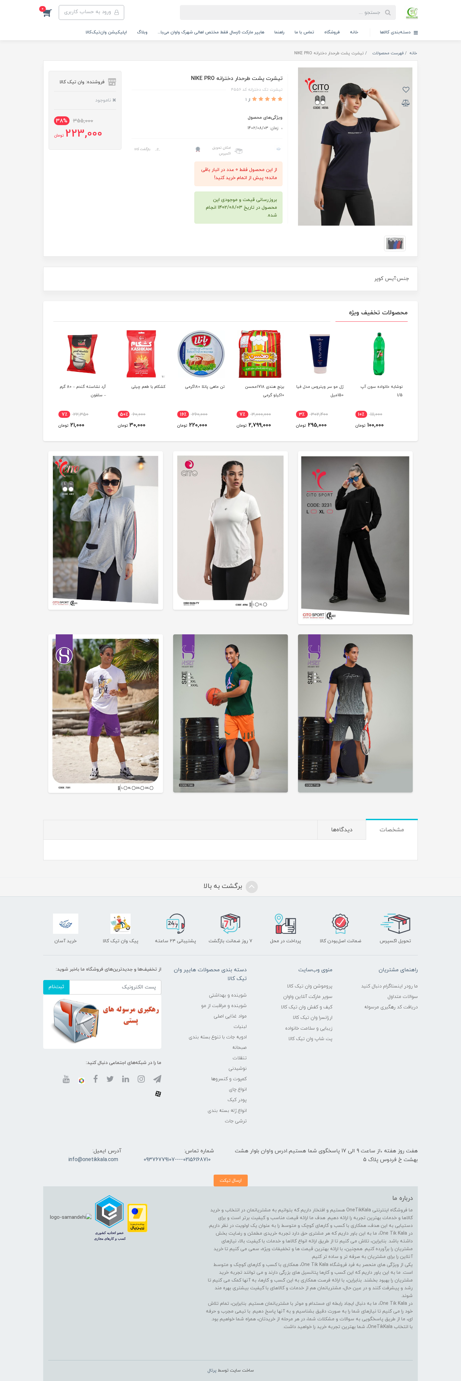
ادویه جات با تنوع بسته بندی (218, 1037)
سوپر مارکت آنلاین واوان (307, 997)
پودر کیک (237, 1100)
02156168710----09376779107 (177, 1159)
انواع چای (238, 1089)
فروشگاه (332, 32)
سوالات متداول (402, 997)
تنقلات (240, 1058)
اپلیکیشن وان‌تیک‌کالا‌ (106, 32)
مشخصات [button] (392, 830)
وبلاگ (142, 32)
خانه (354, 32)
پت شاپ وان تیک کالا (310, 1039)
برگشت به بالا (224, 886)
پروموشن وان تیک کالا (309, 986)
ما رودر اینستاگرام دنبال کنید (389, 986)
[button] (51, 12)
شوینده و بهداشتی (228, 995)
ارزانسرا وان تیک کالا (312, 1017)
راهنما (279, 32)
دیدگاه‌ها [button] (341, 830)
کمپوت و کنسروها (229, 1079)
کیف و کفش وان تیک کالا (306, 1007)
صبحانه (239, 1047)
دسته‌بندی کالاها (396, 32)
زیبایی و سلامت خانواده (308, 1028)
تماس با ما (304, 32)
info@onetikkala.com (93, 1159)
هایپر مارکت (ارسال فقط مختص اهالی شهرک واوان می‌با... (211, 32)
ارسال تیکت (231, 1180)
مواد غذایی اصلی (230, 1016)
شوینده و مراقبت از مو (224, 1006)
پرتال (212, 1371)
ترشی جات (236, 1121)
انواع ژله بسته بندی (227, 1110)
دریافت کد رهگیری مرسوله (391, 1007)
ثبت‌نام (56, 986)
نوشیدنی (237, 1068)
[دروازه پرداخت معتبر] (137, 1217)
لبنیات (240, 1027)
